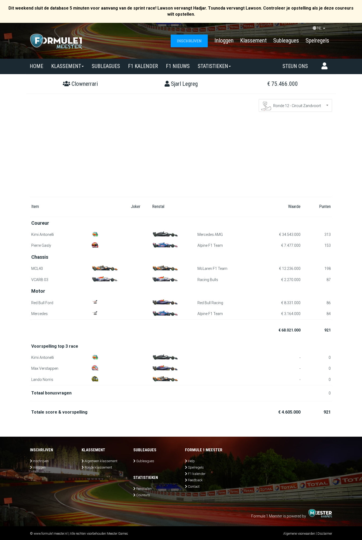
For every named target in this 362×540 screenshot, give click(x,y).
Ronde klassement (98, 467)
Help (191, 461)
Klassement (253, 40)
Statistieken (213, 66)
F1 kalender (143, 66)
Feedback (195, 480)
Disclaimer (324, 533)
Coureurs (143, 495)
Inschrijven (41, 461)
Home (36, 66)
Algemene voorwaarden (299, 533)
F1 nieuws (178, 66)
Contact (194, 486)
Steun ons (295, 66)
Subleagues (286, 40)
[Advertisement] (181, 157)
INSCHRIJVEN (189, 40)
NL (319, 28)
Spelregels (317, 40)
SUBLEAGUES (106, 66)
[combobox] (295, 105)
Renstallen (144, 489)
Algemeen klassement (101, 461)
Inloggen (223, 40)
